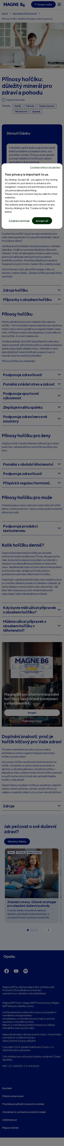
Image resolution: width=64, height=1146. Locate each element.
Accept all (42, 220)
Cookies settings (19, 220)
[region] (32, 196)
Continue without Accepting (45, 167)
